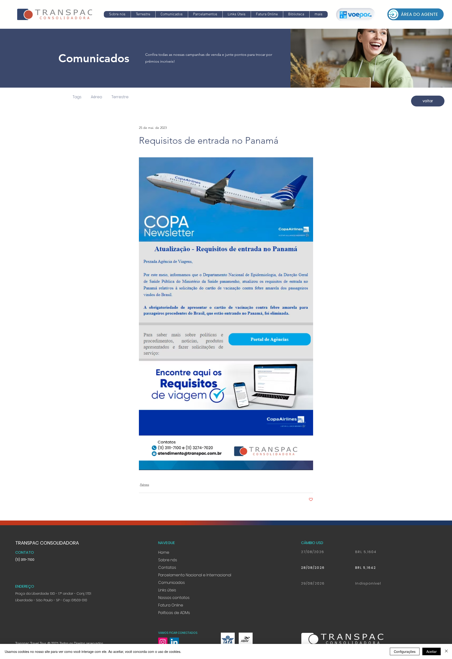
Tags (77, 97)
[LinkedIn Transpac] (174, 642)
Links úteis (167, 590)
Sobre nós (167, 560)
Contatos (167, 567)
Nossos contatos (174, 597)
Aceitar (431, 651)
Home (163, 552)
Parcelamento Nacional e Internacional (194, 575)
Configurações (405, 651)
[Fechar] (446, 651)
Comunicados (171, 582)
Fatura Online (170, 605)
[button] (171, 14)
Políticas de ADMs (174, 612)
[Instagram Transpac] (162, 642)
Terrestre (120, 97)
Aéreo (96, 97)
